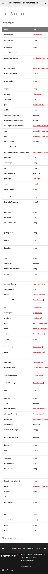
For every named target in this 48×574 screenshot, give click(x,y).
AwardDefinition (38, 352)
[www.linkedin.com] (3, 570)
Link (34, 514)
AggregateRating (39, 284)
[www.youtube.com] (12, 570)
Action (35, 520)
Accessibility (37, 347)
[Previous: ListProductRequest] (3, 548)
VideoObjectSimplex (40, 329)
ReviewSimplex (38, 334)
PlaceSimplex (38, 300)
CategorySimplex (39, 294)
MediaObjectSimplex (40, 419)
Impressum (26, 566)
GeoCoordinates (39, 105)
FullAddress (37, 94)
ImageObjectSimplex (40, 131)
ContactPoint (37, 35)
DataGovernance (39, 409)
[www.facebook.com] (7, 570)
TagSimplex (37, 307)
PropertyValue (38, 375)
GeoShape (36, 178)
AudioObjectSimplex (40, 323)
